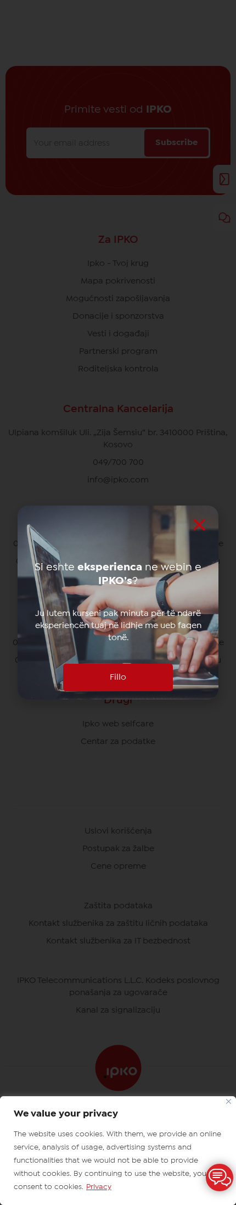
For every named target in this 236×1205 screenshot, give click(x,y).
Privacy (98, 1187)
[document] (118, 602)
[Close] (228, 1101)
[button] (199, 525)
